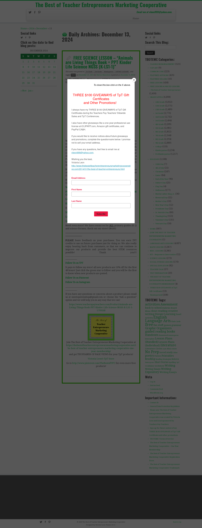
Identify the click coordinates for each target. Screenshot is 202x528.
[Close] (134, 80)
